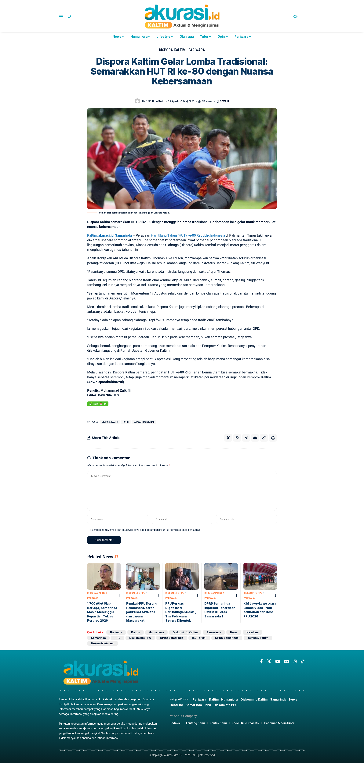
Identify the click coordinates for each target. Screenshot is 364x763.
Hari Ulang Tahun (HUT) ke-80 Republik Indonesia (188, 235)
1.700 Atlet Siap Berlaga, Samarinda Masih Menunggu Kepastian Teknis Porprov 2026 (102, 612)
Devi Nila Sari (155, 101)
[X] (269, 661)
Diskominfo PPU (135, 593)
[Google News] (286, 661)
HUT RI (126, 422)
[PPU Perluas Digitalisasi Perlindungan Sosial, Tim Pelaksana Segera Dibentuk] (182, 576)
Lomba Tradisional (144, 422)
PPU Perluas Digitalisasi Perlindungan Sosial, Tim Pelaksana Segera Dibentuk (180, 612)
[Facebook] (261, 661)
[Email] (255, 438)
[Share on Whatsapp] (237, 438)
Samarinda (213, 632)
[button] (68, 16)
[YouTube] (277, 661)
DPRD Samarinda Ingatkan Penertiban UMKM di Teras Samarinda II (219, 610)
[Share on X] (228, 438)
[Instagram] (294, 661)
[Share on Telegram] (246, 438)
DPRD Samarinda (97, 593)
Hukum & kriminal (102, 643)
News (234, 632)
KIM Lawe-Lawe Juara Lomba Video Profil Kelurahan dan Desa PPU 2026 (259, 610)
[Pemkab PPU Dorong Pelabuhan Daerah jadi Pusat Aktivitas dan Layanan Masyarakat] (143, 576)
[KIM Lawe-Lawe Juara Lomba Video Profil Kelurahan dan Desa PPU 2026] (260, 576)
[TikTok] (302, 661)
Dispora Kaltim (172, 50)
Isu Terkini (199, 637)
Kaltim (135, 632)
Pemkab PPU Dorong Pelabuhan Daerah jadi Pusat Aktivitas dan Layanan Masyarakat (141, 612)
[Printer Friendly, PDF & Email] (97, 403)
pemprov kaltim (257, 637)
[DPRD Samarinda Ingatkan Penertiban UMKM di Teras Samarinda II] (221, 576)
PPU (117, 637)
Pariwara (196, 50)
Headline (252, 632)
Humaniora (156, 632)
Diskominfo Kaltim (185, 632)
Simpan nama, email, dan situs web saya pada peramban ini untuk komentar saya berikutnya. (146, 530)
